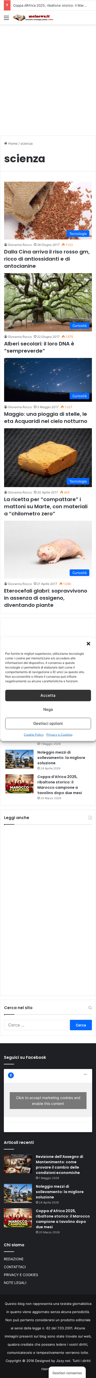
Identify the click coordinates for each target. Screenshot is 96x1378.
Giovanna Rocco (20, 245)
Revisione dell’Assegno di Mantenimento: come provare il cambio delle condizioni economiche (59, 1164)
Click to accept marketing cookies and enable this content (48, 1100)
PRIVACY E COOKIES (21, 1275)
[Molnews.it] (33, 17)
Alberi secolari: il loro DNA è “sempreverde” (39, 347)
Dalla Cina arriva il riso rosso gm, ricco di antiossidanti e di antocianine (47, 259)
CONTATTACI (15, 1267)
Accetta (48, 695)
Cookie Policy (34, 734)
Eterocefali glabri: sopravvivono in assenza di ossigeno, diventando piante (45, 598)
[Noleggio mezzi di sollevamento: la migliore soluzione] (19, 759)
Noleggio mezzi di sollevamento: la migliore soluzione (61, 758)
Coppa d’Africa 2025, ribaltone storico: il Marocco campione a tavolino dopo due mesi (59, 784)
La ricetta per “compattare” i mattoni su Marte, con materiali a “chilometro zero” (46, 506)
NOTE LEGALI (15, 1283)
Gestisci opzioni (48, 723)
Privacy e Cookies (59, 734)
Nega (48, 709)
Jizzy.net (63, 1361)
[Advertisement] (48, 77)
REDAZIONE (14, 1259)
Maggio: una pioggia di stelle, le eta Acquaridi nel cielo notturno (45, 417)
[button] (88, 643)
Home (12, 143)
